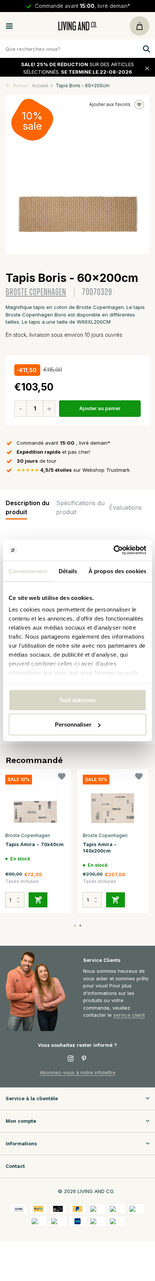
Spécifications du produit (80, 507)
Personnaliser (73, 724)
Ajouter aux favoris (110, 104)
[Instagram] (71, 1058)
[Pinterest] (84, 1058)
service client (129, 1015)
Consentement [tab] (28, 571)
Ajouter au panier (99, 408)
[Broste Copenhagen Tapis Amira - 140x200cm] (113, 801)
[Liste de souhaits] (61, 777)
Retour (20, 85)
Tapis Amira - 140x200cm (100, 848)
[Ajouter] (38, 899)
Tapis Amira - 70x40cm (34, 844)
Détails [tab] (68, 571)
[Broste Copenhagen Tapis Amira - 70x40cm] (35, 801)
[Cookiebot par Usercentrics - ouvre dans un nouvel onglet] (113, 550)
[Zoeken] (145, 49)
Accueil (40, 85)
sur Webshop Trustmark (73, 470)
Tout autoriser (77, 700)
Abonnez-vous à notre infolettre (77, 1072)
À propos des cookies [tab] (117, 571)
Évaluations (125, 507)
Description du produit (27, 507)
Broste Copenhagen (36, 292)
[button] (75, 925)
